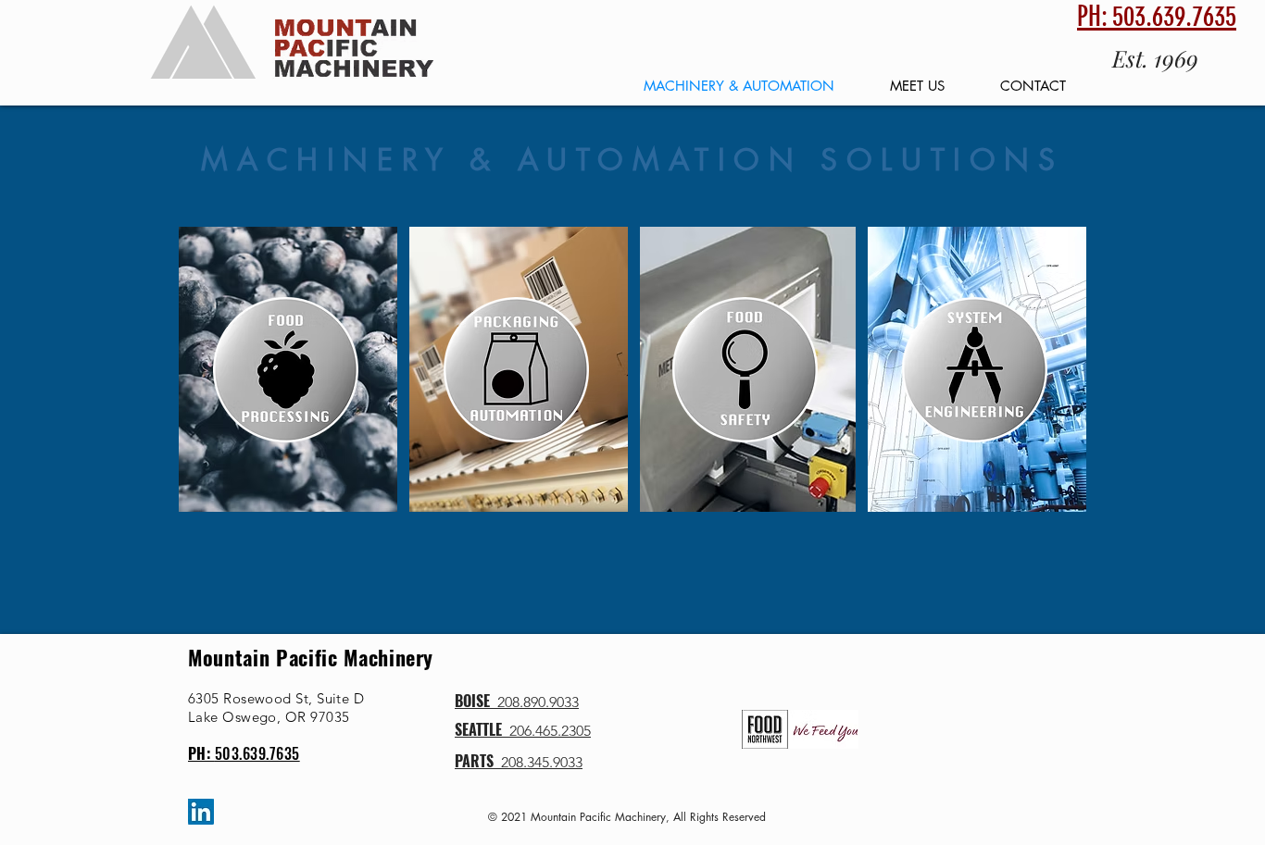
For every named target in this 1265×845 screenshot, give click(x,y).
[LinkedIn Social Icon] (201, 812)
